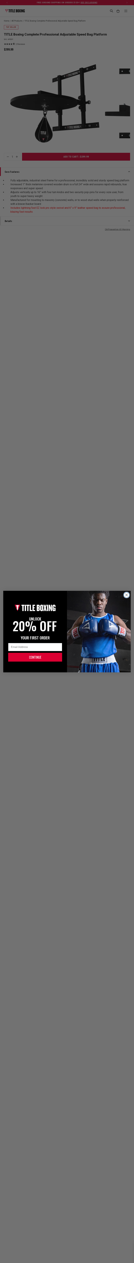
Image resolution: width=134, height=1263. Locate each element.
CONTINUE (35, 657)
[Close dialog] (126, 595)
